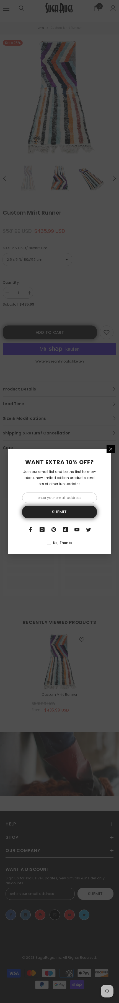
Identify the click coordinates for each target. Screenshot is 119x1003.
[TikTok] (65, 529)
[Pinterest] (54, 529)
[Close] (111, 449)
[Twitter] (88, 529)
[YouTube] (77, 529)
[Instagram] (42, 529)
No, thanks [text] (62, 542)
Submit (59, 512)
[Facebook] (30, 529)
